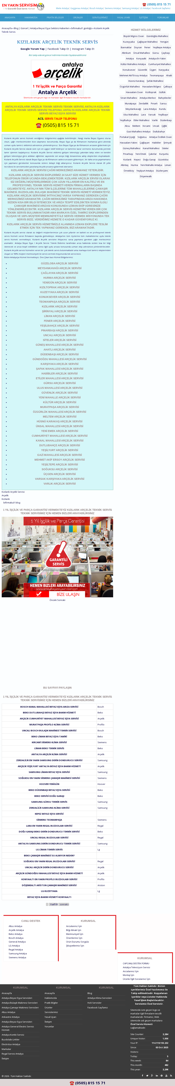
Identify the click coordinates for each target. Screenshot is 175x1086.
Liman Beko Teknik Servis (49, 748)
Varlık (155, 120)
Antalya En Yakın (157, 58)
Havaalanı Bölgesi (151, 86)
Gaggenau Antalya (79, 8)
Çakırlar (153, 153)
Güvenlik (142, 69)
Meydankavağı (133, 108)
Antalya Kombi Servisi (13, 1034)
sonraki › (64, 904)
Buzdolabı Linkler (10, 1039)
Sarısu (163, 103)
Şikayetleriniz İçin (75, 945)
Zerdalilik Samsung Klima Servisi (49, 807)
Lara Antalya (150, 108)
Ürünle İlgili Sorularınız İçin (136, 978)
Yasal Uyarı (123, 17)
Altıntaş (124, 165)
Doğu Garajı (149, 159)
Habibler (156, 142)
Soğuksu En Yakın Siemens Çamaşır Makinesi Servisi (49, 778)
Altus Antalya (15, 926)
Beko (100, 712)
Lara (143, 114)
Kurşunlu (164, 153)
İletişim (143, 17)
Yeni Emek (141, 153)
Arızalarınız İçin (74, 926)
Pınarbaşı (128, 153)
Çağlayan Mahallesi (147, 41)
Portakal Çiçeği (127, 137)
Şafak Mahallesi (155, 80)
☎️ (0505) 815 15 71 (57, 125)
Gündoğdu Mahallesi (157, 36)
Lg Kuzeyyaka (49, 891)
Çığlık (164, 125)
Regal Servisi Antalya (12, 1053)
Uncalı (156, 125)
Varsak (152, 114)
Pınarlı (154, 103)
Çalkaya (168, 86)
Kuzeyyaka (129, 41)
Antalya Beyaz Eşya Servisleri (17, 997)
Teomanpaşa (157, 75)
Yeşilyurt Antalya (145, 170)
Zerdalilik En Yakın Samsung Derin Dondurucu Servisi (49, 760)
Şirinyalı (168, 142)
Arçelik (68, 92)
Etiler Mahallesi (141, 120)
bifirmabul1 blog (11, 502)
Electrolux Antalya (11, 1044)
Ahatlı (169, 75)
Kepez (137, 159)
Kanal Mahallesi (151, 148)
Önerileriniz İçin (74, 937)
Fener (147, 47)
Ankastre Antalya (10, 1016)
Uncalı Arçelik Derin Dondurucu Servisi (49, 867)
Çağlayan (145, 142)
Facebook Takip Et (58, 48)
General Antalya (17, 941)
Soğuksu (142, 137)
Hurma (134, 165)
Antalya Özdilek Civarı (160, 137)
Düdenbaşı (166, 120)
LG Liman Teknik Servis (49, 849)
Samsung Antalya (130, 8)
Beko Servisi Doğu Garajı (49, 796)
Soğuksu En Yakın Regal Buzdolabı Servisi (49, 861)
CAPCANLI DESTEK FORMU (136, 963)
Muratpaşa (130, 103)
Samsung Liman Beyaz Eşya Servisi (49, 772)
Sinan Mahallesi (128, 97)
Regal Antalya (16, 949)
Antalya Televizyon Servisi (136, 967)
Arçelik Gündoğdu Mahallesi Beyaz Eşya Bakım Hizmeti (49, 873)
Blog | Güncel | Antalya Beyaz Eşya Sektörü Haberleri (41, 28)
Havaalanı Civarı (134, 92)
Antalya (130, 58)
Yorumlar (163, 17)
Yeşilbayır (163, 114)
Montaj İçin (128, 975)
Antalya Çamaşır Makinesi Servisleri (20, 1007)
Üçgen (153, 69)
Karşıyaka (164, 69)
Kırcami (146, 125)
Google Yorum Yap (33, 48)
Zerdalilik (143, 103)
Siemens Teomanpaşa (49, 819)
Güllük (162, 92)
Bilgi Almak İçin (73, 930)
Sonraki (61, 600)
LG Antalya (145, 8)
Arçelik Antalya (16, 930)
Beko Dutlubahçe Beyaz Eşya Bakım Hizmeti (49, 712)
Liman (168, 165)
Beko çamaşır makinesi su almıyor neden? (49, 855)
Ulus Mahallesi (131, 114)
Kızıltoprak (150, 92)
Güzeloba (163, 159)
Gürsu (155, 52)
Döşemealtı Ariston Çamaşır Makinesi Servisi (49, 885)
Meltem (136, 125)
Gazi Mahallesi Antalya (138, 131)
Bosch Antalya (96, 8)
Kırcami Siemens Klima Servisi (49, 742)
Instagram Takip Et (83, 48)
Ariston (101, 885)
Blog (90, 993)
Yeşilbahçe (125, 120)
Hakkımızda (31, 17)
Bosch (101, 706)
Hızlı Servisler (95, 1002)
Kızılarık (6, 499)
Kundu (162, 108)
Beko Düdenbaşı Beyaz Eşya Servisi (49, 790)
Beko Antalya (15, 934)
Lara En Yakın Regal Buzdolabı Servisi (49, 825)
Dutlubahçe (159, 131)
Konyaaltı (141, 58)
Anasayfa (10, 17)
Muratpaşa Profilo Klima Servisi (49, 724)
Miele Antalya (62, 8)
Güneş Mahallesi (131, 148)
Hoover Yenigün (49, 784)
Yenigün (164, 41)
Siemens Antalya (112, 8)
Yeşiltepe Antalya (162, 47)
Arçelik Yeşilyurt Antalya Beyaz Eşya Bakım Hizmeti (49, 766)
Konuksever (129, 69)
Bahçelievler (164, 97)
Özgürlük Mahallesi (130, 86)
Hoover (101, 784)
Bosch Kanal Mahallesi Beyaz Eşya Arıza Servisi (49, 706)
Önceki (53, 600)
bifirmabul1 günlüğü (81, 28)
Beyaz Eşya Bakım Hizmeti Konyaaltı (49, 897)
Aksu (127, 125)
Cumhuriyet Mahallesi (159, 64)
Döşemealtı (146, 176)
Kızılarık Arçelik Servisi (13, 491)
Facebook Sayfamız (161, 8)
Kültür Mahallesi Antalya (133, 64)
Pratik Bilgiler (55, 17)
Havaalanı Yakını (128, 142)
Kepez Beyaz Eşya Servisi (49, 813)
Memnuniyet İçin (74, 934)
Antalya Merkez (148, 97)
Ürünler (78, 17)
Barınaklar (126, 47)
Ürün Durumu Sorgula (77, 941)
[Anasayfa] (23, 7)
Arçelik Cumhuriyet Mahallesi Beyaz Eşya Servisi (49, 718)
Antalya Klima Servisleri (100, 997)
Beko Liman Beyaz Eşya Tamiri (49, 736)
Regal (100, 825)
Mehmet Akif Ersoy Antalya (133, 75)
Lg (99, 849)
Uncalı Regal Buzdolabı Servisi (49, 837)
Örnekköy (129, 170)
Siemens (102, 742)
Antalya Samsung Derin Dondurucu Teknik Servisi (49, 843)
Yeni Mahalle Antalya (151, 165)
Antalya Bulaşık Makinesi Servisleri (20, 1002)
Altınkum (126, 52)
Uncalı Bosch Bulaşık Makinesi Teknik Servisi (49, 730)
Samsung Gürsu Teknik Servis (49, 801)
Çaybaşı (165, 52)
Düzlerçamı (162, 170)
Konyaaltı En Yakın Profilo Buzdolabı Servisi (49, 879)
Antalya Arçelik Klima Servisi (49, 754)
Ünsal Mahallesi (141, 52)
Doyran (138, 47)
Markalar (6, 1049)
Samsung (102, 760)
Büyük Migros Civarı (134, 36)
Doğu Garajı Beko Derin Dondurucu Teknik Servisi (49, 831)
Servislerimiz (100, 17)
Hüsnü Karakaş (136, 80)
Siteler (165, 148)
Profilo (101, 724)
